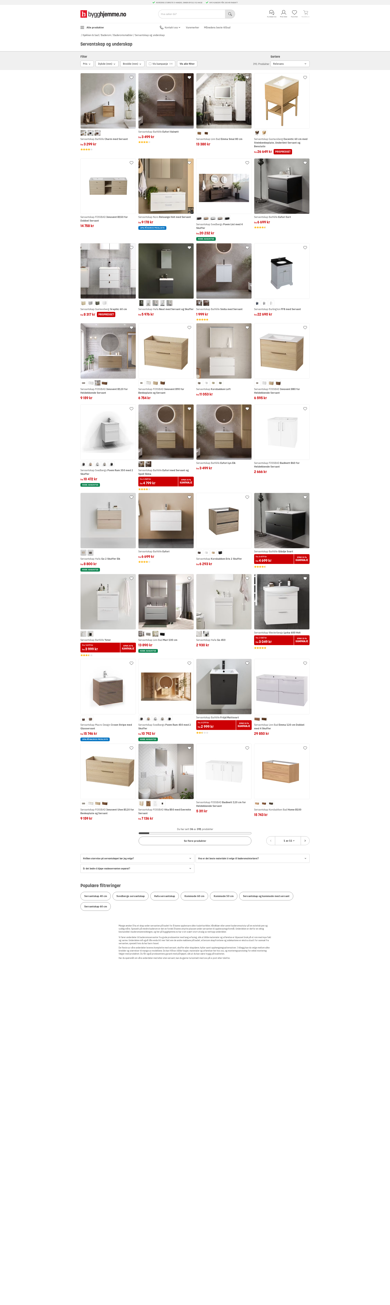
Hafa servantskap (164, 896)
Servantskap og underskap (150, 35)
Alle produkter (95, 27)
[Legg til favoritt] (131, 77)
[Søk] (230, 14)
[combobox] (288, 840)
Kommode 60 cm (194, 896)
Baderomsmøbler (123, 35)
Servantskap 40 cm (95, 896)
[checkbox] (160, 64)
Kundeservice (271, 17)
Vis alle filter (187, 63)
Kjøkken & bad (91, 35)
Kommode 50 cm (224, 896)
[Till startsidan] (103, 14)
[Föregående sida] (270, 840)
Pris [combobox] (85, 63)
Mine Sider (283, 17)
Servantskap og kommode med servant (266, 896)
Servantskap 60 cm (95, 906)
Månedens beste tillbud (217, 27)
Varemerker (192, 27)
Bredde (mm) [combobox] (130, 63)
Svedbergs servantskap (130, 896)
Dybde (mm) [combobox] (105, 63)
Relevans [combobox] (278, 63)
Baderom (106, 35)
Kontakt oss (171, 27)
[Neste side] (305, 840)
